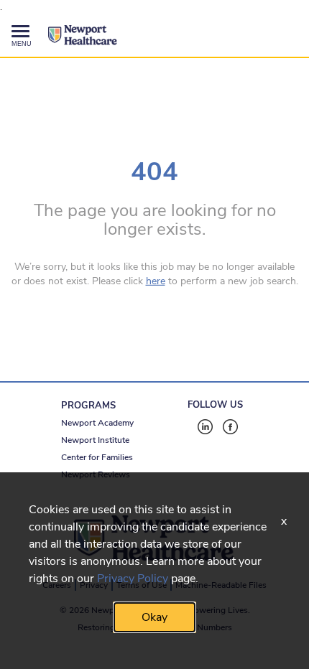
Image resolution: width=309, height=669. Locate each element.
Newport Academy (97, 423)
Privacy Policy (132, 578)
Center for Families (97, 457)
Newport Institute (95, 440)
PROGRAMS (88, 405)
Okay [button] (154, 617)
